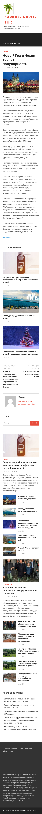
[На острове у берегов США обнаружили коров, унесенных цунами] (9, 656)
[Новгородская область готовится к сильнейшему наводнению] (9, 681)
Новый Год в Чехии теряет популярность (27, 497)
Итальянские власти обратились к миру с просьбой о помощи (20, 590)
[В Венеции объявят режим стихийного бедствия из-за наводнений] (9, 642)
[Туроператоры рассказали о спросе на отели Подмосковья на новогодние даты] (21, 349)
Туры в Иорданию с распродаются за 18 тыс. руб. (28, 537)
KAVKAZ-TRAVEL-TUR (20, 19)
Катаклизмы (7, 584)
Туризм (5, 51)
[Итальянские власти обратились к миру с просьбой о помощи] (21, 583)
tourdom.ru (7, 237)
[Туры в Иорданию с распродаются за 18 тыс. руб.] (9, 543)
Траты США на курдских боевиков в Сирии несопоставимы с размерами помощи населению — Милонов (20, 720)
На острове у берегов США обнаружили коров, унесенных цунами (28, 651)
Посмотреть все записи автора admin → (26, 404)
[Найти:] (21, 423)
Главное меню (12, 44)
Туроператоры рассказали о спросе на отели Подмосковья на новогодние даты (21, 352)
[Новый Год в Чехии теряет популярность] (9, 504)
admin (16, 67)
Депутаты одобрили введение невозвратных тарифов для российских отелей (20, 279)
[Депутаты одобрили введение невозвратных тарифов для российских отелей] (21, 275)
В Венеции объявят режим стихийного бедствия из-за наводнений (26, 637)
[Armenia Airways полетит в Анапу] (9, 555)
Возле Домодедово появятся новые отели (27, 510)
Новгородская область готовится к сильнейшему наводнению (27, 677)
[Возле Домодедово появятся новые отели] (21, 313)
